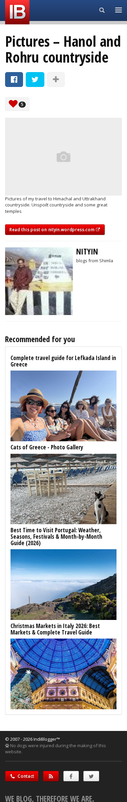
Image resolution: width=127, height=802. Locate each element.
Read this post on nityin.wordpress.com (52, 229)
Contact (26, 776)
